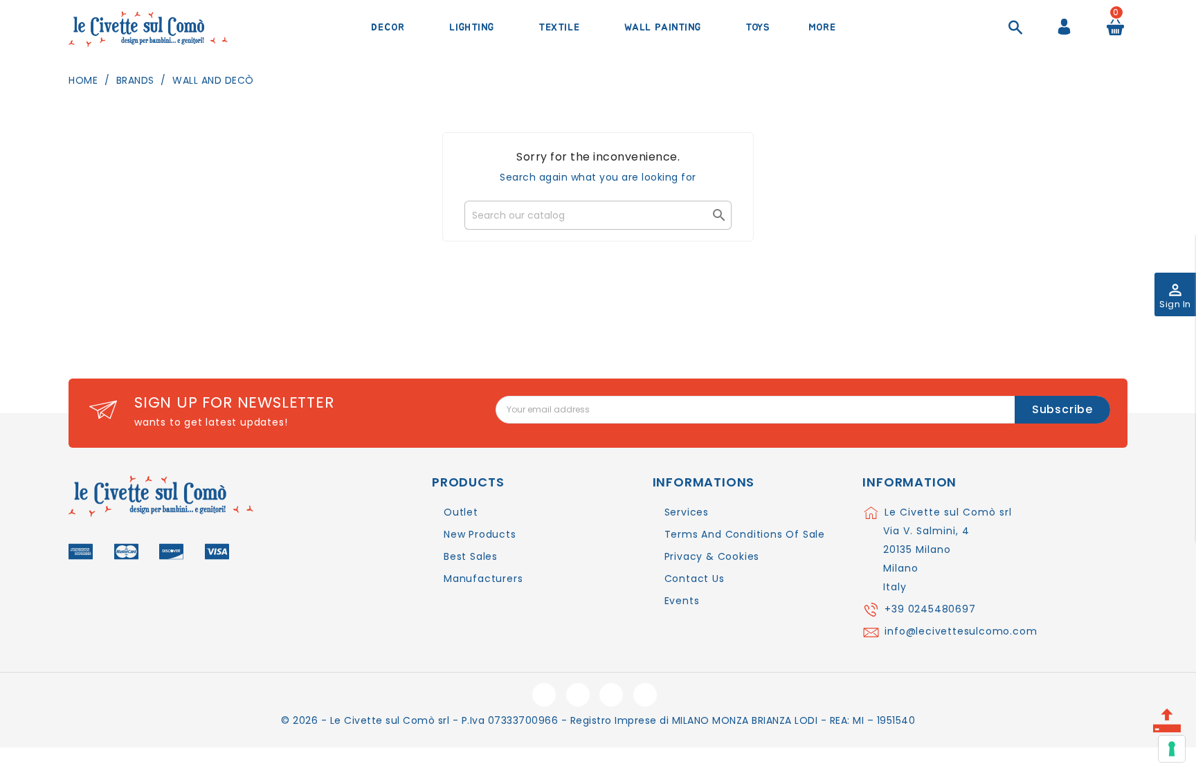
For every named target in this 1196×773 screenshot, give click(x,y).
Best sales (471, 556)
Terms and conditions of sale (744, 534)
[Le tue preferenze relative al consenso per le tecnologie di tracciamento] (1172, 749)
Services (686, 512)
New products (480, 534)
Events (682, 601)
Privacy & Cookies (712, 556)
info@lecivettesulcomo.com (961, 631)
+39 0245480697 (930, 609)
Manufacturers (483, 578)
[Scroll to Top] (1166, 715)
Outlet (461, 512)
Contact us (694, 578)
